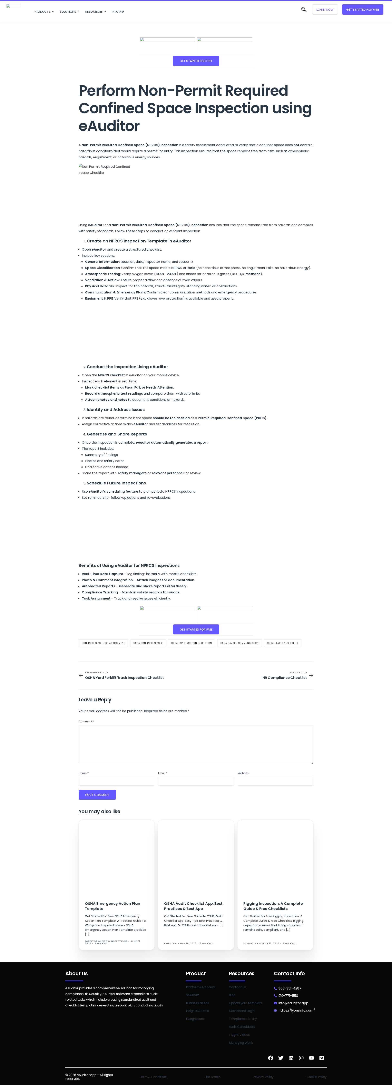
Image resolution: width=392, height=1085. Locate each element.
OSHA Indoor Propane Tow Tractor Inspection (198, 919)
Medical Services (218, 876)
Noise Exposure (195, 879)
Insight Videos (239, 1034)
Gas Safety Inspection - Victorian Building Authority (195, 847)
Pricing (118, 11)
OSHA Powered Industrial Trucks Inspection (196, 938)
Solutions (68, 11)
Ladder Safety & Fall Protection (188, 867)
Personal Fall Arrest (180, 950)
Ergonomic (207, 841)
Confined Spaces (97, 828)
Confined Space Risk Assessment (103, 643)
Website (243, 773)
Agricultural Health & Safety (186, 828)
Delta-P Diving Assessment (104, 831)
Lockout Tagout (178, 870)
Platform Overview (200, 987)
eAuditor (109, 125)
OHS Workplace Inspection (184, 885)
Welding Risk (223, 959)
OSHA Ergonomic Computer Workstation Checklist (194, 906)
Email (162, 773)
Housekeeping (204, 855)
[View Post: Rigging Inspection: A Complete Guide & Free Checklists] (275, 857)
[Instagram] (301, 1058)
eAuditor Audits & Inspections (106, 941)
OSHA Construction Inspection (191, 643)
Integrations (195, 1018)
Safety (277, 837)
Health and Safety (212, 852)
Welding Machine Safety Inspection (190, 959)
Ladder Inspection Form (182, 864)
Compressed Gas (206, 831)
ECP (205, 837)
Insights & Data (197, 1010)
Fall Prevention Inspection (104, 837)
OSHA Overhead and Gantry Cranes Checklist (197, 935)
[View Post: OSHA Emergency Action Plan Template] (117, 857)
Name (84, 773)
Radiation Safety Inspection (185, 953)
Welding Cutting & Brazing (211, 956)
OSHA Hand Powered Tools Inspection (193, 910)
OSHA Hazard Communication (239, 643)
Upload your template (246, 1003)
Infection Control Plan (182, 861)
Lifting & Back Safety (259, 828)
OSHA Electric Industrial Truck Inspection (195, 899)
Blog (232, 995)
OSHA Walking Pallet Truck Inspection (192, 944)
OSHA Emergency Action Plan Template (112, 841)
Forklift (225, 844)
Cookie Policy (317, 1077)
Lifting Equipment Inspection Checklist (272, 831)
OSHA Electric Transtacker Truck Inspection (197, 902)
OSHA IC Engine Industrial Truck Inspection (195, 916)
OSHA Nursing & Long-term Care (188, 932)
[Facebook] (270, 1058)
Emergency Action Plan (102, 834)
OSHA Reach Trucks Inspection (187, 941)
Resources (94, 11)
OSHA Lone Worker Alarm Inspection (191, 929)
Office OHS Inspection (181, 882)
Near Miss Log (175, 879)
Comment (86, 721)
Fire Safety (211, 844)
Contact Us (237, 987)
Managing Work (241, 1042)
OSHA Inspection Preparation (186, 926)
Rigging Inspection (219, 953)
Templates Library (243, 1018)
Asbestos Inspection (180, 831)
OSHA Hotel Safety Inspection (186, 913)
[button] (304, 10)
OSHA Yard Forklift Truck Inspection (191, 947)
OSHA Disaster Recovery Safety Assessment (196, 896)
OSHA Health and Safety (282, 643)
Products (42, 11)
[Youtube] (311, 1058)
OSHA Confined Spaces (148, 643)
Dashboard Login (242, 1010)
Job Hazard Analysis (213, 861)
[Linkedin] (291, 1058)
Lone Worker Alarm (204, 870)
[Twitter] (281, 1058)
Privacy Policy (263, 1077)
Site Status (212, 1077)
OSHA (202, 888)
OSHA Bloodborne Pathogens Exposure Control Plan (193, 892)
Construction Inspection (128, 828)
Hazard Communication (183, 852)
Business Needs (197, 1003)
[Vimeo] (321, 1058)
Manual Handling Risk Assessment (189, 873)
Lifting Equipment (287, 828)
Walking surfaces (179, 956)
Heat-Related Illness (180, 855)
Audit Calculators (242, 1026)
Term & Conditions (153, 1077)
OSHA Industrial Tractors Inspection (192, 923)
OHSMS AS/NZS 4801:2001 (182, 888)
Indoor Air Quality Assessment (187, 858)
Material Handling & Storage (186, 876)
